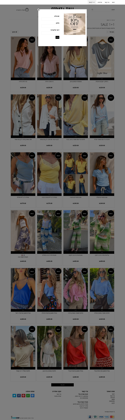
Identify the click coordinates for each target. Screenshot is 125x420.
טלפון (57, 23)
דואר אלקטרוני (55, 30)
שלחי (57, 37)
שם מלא (56, 16)
